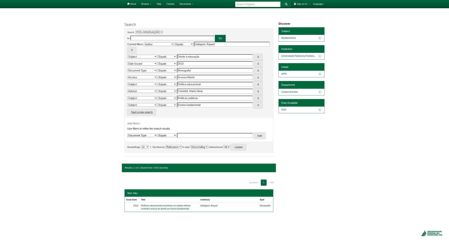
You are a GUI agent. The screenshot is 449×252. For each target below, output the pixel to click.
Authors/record (216, 147)
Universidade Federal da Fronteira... (298, 56)
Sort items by (158, 147)
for (128, 38)
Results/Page (133, 147)
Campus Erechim (289, 92)
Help (159, 4)
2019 (283, 109)
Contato (170, 4)
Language (318, 4)
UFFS (284, 74)
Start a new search (142, 112)
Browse (145, 4)
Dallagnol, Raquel (209, 205)
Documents (186, 4)
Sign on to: (302, 4)
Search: (131, 32)
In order (186, 147)
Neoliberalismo (288, 38)
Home (132, 4)
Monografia (265, 205)
